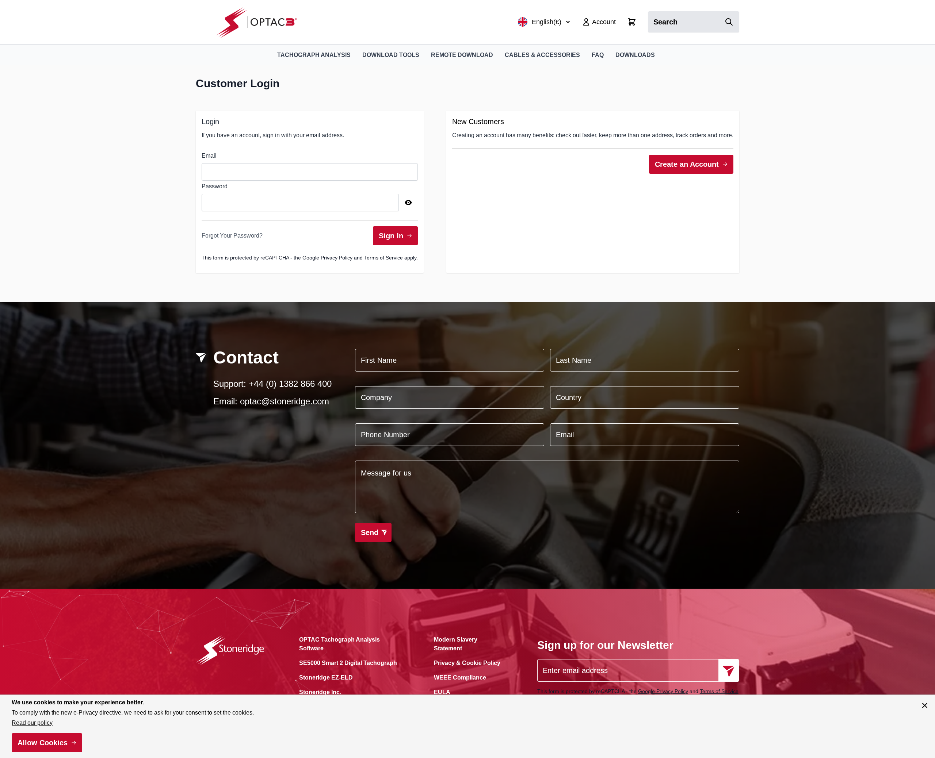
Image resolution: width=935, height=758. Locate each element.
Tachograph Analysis (314, 55)
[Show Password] (408, 203)
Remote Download (462, 55)
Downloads (635, 55)
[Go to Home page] (260, 22)
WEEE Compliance (460, 677)
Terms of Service (383, 258)
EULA (442, 692)
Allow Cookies (43, 743)
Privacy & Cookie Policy (467, 663)
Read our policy (32, 723)
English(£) (546, 22)
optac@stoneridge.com (284, 401)
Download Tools (390, 55)
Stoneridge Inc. (320, 692)
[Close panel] (925, 705)
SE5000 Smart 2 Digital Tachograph (348, 663)
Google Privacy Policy (327, 258)
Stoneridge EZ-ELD (326, 677)
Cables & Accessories (542, 55)
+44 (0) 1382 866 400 (290, 384)
